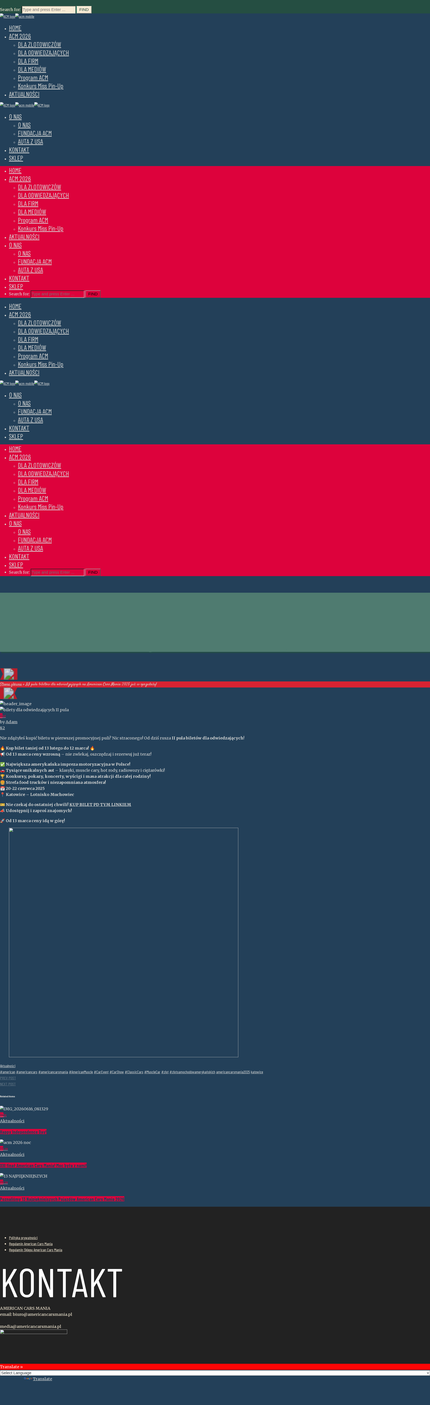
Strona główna (11, 684)
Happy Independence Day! (23, 1132)
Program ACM (33, 77)
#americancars (26, 1071)
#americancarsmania (53, 1071)
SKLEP (16, 158)
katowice (257, 1071)
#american (7, 1071)
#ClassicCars (134, 1071)
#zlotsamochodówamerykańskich (192, 1071)
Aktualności (7, 1065)
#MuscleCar (152, 1071)
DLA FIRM (28, 61)
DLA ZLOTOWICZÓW (39, 44)
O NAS (15, 116)
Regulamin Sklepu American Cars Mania (35, 1249)
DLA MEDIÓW (32, 69)
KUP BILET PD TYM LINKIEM (100, 804)
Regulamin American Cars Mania (31, 1243)
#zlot (165, 1071)
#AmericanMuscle (81, 1071)
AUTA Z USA (30, 141)
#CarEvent (101, 1071)
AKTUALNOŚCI (24, 94)
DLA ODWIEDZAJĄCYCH (43, 52)
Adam (11, 721)
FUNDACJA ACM (35, 133)
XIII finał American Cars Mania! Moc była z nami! (43, 1165)
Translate (42, 1378)
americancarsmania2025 (233, 1071)
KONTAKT (19, 149)
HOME (15, 28)
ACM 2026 (20, 36)
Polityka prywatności (23, 1237)
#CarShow (117, 1071)
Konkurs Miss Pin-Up (40, 86)
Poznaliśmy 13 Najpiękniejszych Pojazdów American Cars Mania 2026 (62, 1199)
